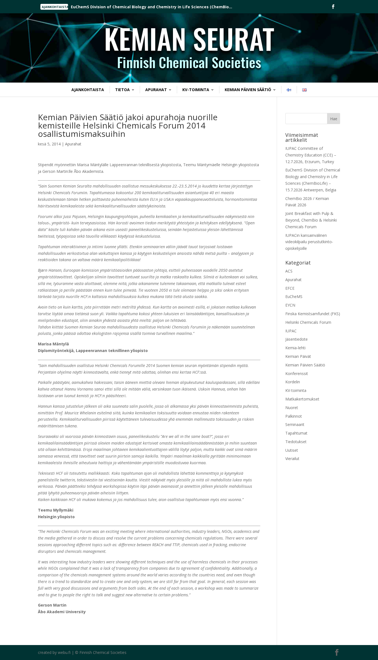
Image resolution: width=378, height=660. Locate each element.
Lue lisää (87, 7)
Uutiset (291, 450)
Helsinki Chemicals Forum (308, 322)
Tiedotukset (296, 441)
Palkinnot (293, 416)
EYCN (290, 305)
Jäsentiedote (296, 339)
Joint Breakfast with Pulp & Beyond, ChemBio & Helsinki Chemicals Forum (311, 220)
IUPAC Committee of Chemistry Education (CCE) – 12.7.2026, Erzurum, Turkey (310, 155)
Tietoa (122, 89)
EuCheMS (293, 296)
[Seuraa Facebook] (333, 6)
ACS (288, 271)
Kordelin (292, 381)
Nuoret (291, 407)
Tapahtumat (296, 433)
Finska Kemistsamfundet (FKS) (312, 313)
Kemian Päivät (298, 356)
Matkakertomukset (302, 399)
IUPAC (291, 330)
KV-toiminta (195, 89)
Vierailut (292, 458)
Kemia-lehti (295, 347)
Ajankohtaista (87, 89)
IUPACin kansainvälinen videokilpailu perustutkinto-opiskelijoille (309, 242)
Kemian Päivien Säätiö (248, 89)
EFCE (289, 288)
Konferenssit (296, 373)
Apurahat (156, 89)
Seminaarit (294, 424)
